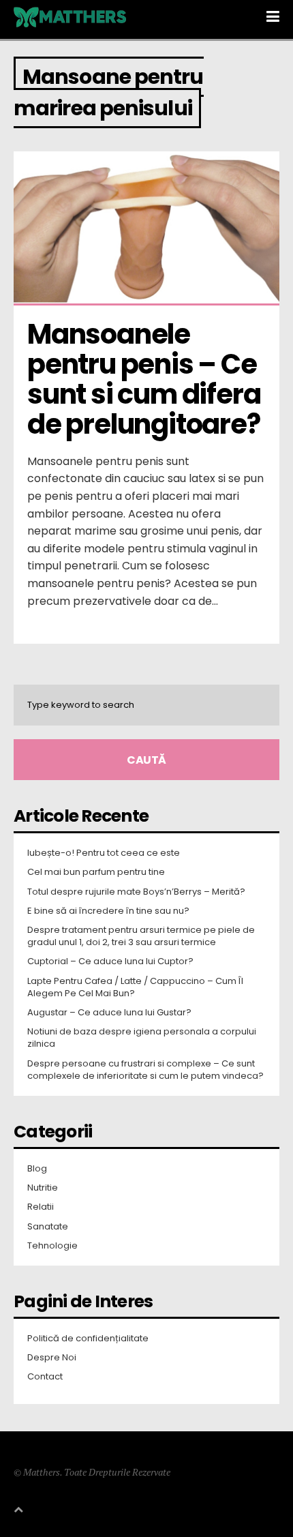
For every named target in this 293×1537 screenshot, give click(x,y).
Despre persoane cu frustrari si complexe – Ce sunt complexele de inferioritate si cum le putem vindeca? (145, 1070)
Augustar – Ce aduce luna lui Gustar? (109, 1012)
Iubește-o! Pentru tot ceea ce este (103, 853)
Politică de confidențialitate (88, 1338)
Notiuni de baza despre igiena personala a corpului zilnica (141, 1038)
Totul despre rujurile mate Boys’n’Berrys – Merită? (136, 892)
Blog (37, 1169)
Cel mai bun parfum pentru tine (96, 872)
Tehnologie (52, 1246)
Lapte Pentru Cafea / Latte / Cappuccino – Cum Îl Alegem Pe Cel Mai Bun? (135, 987)
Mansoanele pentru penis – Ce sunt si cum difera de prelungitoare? (146, 379)
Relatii (40, 1207)
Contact (45, 1377)
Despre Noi (51, 1358)
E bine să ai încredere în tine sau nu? (108, 911)
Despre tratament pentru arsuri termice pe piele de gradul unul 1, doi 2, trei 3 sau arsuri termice (141, 936)
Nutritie (42, 1188)
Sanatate (47, 1227)
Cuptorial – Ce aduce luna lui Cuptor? (110, 961)
